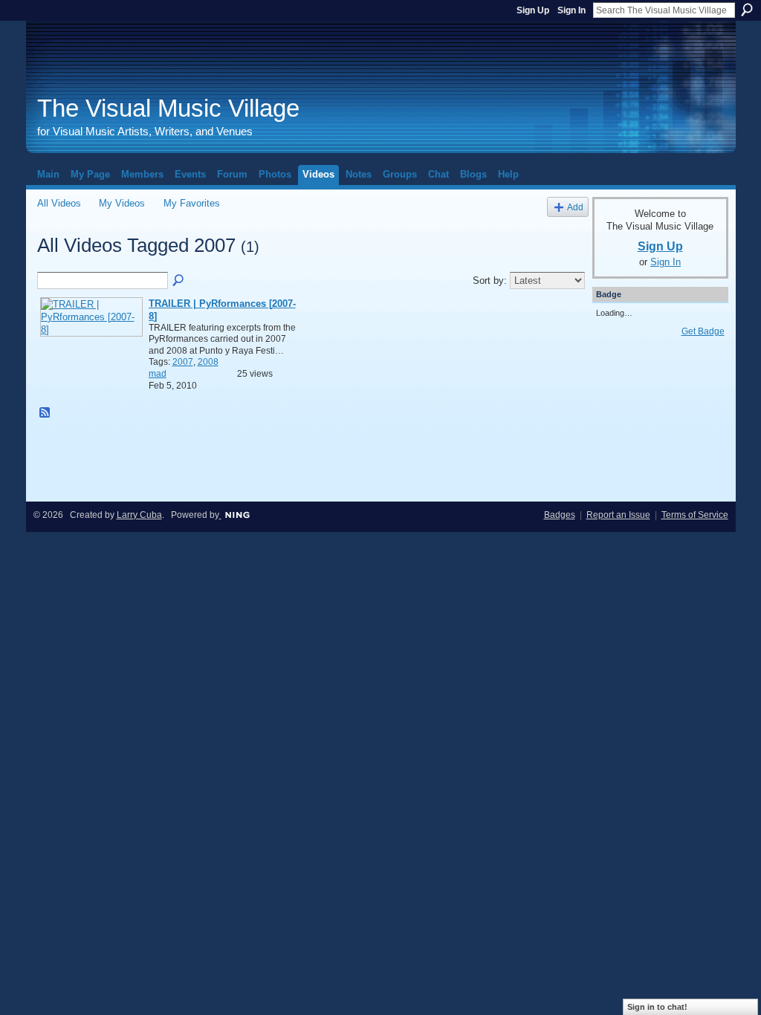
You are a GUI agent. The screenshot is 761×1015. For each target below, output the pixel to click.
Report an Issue (618, 515)
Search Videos (179, 281)
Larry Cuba (139, 515)
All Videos (59, 203)
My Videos (122, 203)
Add (575, 207)
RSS (45, 413)
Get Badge (703, 331)
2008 (208, 362)
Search (747, 9)
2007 (182, 362)
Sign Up (532, 10)
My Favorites (191, 203)
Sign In (571, 10)
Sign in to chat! (657, 1006)
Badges (559, 515)
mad (157, 374)
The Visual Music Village (168, 108)
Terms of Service (694, 515)
